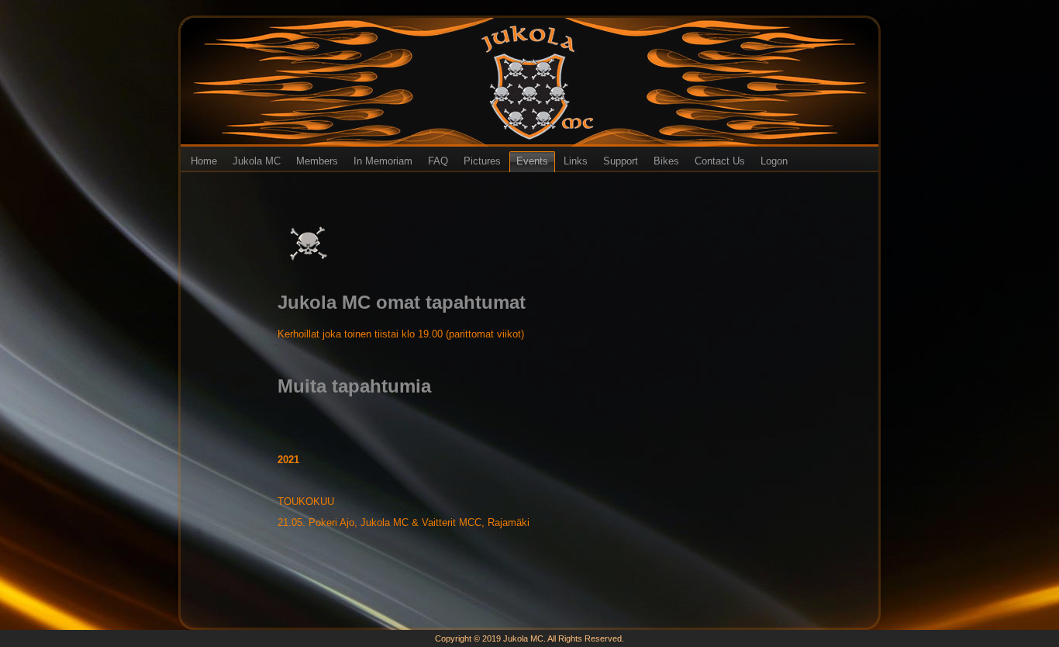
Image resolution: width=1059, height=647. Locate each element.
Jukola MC (257, 161)
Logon (774, 161)
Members (317, 161)
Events (532, 161)
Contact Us (720, 161)
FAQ (438, 161)
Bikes (666, 161)
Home (204, 161)
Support (620, 161)
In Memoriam (383, 161)
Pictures (482, 161)
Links (576, 161)
